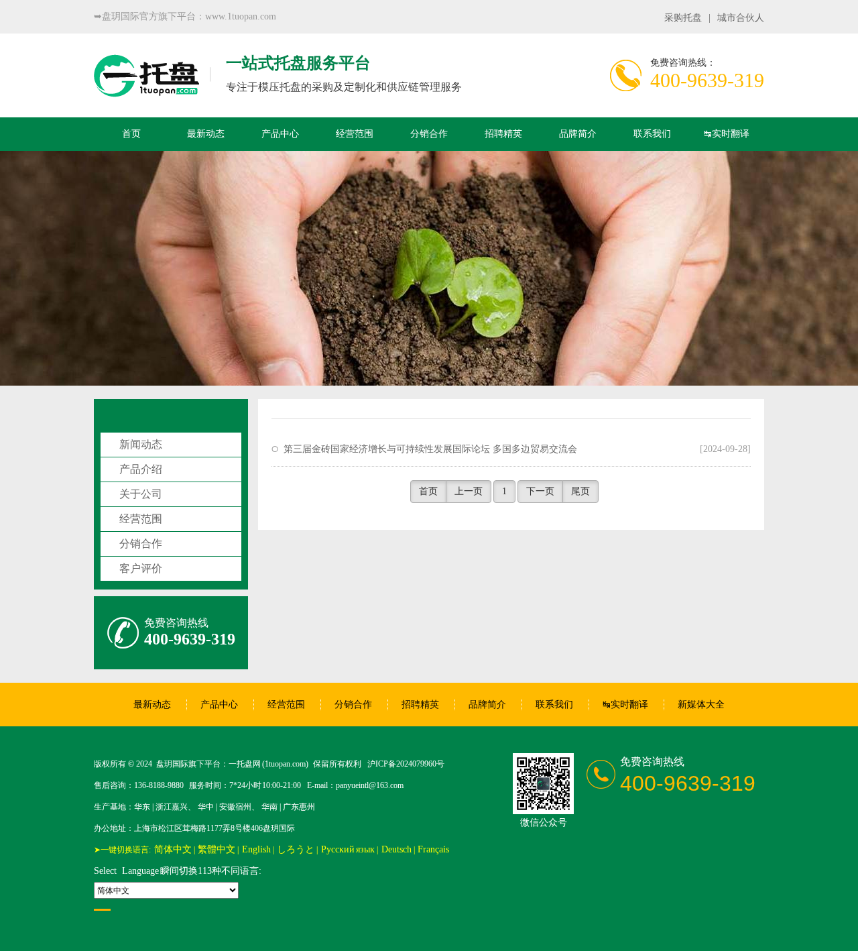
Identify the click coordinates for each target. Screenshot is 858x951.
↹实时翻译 (726, 134)
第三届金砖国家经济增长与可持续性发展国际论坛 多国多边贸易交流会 (430, 449)
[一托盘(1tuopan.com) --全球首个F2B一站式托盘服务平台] (146, 90)
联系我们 (652, 134)
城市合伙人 (740, 18)
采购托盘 (683, 18)
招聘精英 (503, 134)
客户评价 (140, 568)
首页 (131, 134)
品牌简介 (578, 134)
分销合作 (429, 134)
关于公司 (140, 494)
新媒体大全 (701, 705)
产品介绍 (140, 469)
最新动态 (206, 134)
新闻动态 (140, 444)
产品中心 (280, 134)
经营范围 (354, 134)
